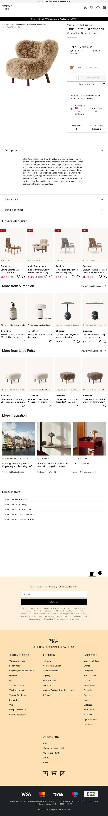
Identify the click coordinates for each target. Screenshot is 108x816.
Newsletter (14, 675)
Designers (88, 671)
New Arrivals (89, 685)
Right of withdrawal (17, 714)
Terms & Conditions (17, 695)
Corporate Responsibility (54, 748)
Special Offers (90, 675)
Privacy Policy (15, 700)
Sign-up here (96, 51)
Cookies (13, 705)
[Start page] (7, 7)
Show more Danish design (15, 504)
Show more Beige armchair (16, 499)
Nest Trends (89, 710)
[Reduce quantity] (69, 77)
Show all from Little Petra (91, 351)
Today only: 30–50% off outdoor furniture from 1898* (54, 19)
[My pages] (85, 7)
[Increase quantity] (76, 77)
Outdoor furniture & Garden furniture (59, 690)
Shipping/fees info (96, 109)
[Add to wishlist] (18, 276)
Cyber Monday (90, 719)
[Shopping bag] (98, 7)
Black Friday (89, 714)
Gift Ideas (88, 705)
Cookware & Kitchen (52, 666)
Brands (87, 666)
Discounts (88, 724)
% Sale (87, 680)
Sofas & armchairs (18, 25)
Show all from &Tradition (91, 286)
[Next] (59, 63)
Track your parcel (17, 690)
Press (45, 763)
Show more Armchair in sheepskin (19, 514)
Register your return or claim (21, 671)
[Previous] (4, 63)
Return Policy (15, 666)
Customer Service (17, 661)
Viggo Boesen (73, 25)
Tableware (48, 661)
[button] (72, 37)
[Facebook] (45, 773)
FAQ (11, 680)
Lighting (46, 675)
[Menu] (104, 7)
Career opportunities (52, 753)
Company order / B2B (18, 710)
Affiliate (46, 758)
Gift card (47, 695)
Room (86, 700)
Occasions (88, 695)
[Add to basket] (23, 276)
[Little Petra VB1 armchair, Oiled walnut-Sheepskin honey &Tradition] (32, 62)
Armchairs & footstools (36, 25)
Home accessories (51, 671)
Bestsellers (88, 690)
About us (47, 743)
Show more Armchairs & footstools (19, 519)
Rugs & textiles (49, 680)
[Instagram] (54, 773)
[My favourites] (92, 7)
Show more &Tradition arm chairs (18, 509)
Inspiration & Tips (91, 661)
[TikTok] (62, 773)
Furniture (5, 25)
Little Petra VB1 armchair (12, 27)
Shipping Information (18, 685)
